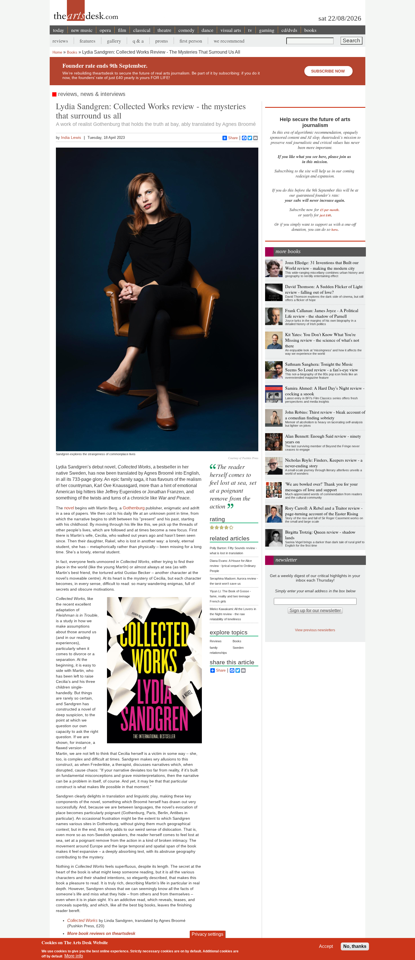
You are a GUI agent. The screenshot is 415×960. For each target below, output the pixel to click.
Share (233, 138)
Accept (326, 946)
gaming (266, 30)
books (310, 30)
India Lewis (71, 137)
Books (72, 52)
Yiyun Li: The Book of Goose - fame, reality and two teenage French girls (230, 596)
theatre (164, 30)
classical (141, 30)
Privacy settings (207, 934)
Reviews (216, 641)
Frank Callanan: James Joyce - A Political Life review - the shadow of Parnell (321, 313)
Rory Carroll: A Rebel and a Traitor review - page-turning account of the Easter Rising (323, 510)
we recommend (229, 40)
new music (82, 30)
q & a (138, 40)
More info (73, 956)
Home (57, 52)
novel (69, 507)
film (122, 30)
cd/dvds (289, 30)
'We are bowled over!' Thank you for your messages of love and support (321, 486)
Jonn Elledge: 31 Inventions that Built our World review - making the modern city (322, 265)
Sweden (238, 647)
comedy (186, 30)
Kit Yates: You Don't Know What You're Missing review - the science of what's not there (322, 340)
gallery (114, 40)
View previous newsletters (315, 630)
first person (191, 40)
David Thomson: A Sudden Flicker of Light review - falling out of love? (323, 289)
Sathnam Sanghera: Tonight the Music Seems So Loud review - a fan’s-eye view (321, 366)
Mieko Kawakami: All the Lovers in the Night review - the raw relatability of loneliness (233, 614)
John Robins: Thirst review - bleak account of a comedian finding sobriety (325, 414)
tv (250, 30)
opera (105, 30)
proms (161, 40)
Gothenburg (134, 507)
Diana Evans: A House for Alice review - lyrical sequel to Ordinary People (233, 566)
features (87, 40)
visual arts (230, 30)
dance (207, 30)
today (58, 30)
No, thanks (354, 946)
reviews (60, 40)
